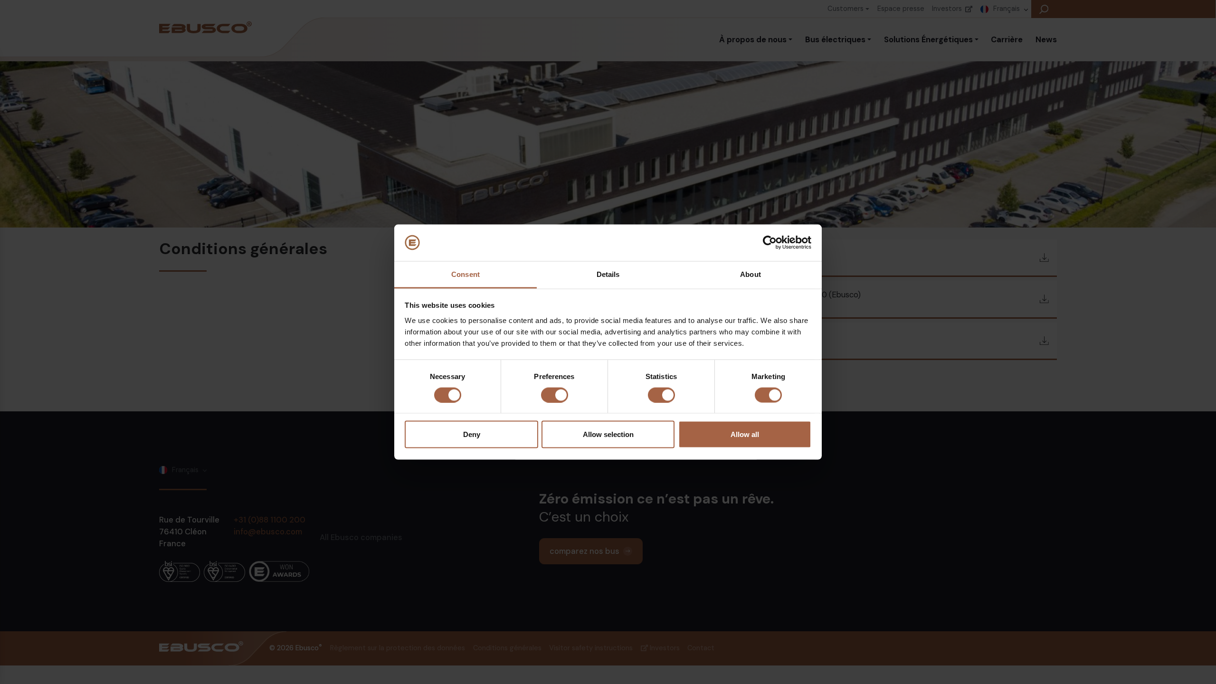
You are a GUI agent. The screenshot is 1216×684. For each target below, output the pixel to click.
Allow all (745, 434)
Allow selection (608, 434)
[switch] (554, 395)
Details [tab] (608, 274)
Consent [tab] (465, 274)
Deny (471, 434)
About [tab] (750, 274)
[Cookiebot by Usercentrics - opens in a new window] (769, 243)
